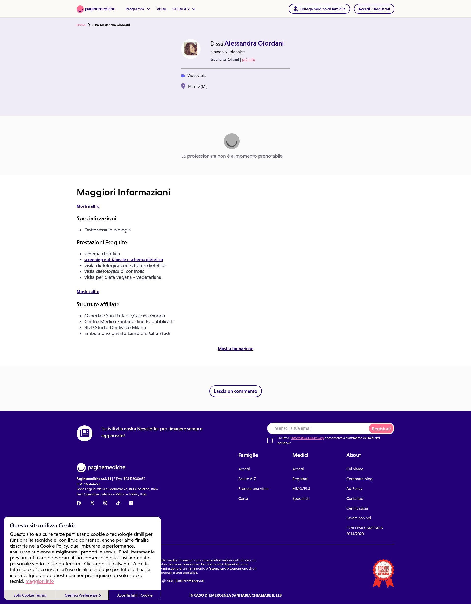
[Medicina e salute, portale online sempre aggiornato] (96, 9)
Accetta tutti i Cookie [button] (135, 595)
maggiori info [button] (40, 581)
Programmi (136, 9)
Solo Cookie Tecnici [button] (30, 595)
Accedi (244, 469)
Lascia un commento (235, 391)
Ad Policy (354, 489)
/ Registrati (374, 9)
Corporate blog (359, 479)
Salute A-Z (181, 9)
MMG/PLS (301, 489)
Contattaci (355, 498)
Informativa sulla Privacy (307, 438)
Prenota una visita (253, 489)
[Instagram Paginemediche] (105, 503)
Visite (161, 9)
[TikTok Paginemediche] (118, 503)
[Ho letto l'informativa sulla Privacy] (270, 440)
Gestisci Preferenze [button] (82, 595)
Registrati (381, 428)
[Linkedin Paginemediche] (131, 503)
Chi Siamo (354, 469)
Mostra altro (88, 206)
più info (248, 59)
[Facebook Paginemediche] (79, 503)
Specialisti (300, 498)
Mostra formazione (235, 348)
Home (81, 25)
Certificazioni (357, 508)
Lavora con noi (358, 518)
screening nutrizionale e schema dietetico (123, 259)
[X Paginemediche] (92, 503)
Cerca (243, 498)
